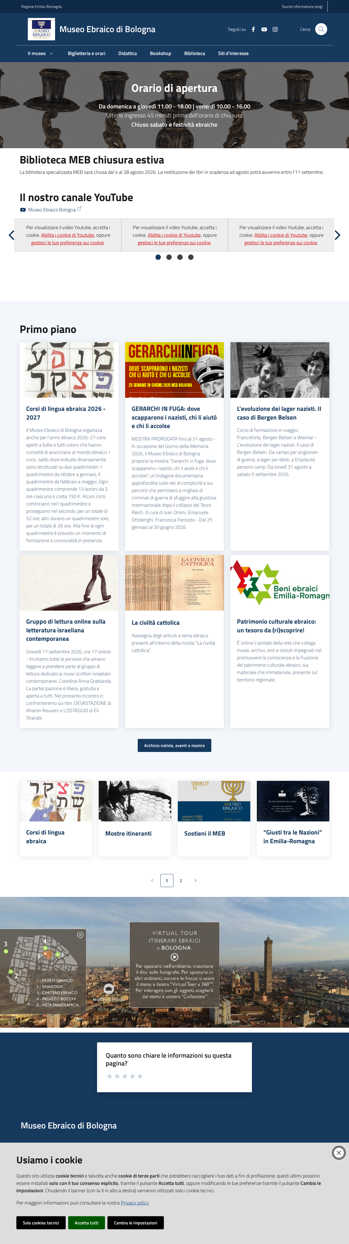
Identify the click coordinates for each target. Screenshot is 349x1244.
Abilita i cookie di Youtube (67, 235)
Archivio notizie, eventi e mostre (174, 745)
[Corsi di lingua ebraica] (56, 801)
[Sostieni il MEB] (214, 801)
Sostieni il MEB (204, 833)
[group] (68, 235)
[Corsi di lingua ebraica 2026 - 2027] (69, 370)
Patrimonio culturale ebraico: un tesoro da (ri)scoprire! (276, 625)
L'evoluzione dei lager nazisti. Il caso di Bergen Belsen (279, 412)
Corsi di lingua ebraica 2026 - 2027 (66, 412)
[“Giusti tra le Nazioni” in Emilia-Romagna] (293, 801)
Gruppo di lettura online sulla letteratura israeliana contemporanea (66, 630)
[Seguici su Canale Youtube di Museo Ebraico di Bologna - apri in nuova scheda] (262, 29)
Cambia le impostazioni (135, 1222)
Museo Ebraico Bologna (52, 209)
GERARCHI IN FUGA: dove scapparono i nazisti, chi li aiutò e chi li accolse (174, 417)
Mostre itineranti (128, 833)
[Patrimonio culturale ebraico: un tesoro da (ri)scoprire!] (279, 583)
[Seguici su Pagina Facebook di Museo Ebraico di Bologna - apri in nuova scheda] (251, 29)
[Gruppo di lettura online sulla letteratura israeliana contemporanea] (69, 583)
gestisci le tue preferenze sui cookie (67, 242)
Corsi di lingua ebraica (45, 836)
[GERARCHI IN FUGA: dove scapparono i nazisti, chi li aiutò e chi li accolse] (174, 370)
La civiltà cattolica (156, 622)
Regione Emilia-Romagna (41, 6)
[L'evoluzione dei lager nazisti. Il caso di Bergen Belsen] (279, 370)
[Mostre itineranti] (135, 801)
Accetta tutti (86, 1222)
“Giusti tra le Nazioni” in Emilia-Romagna (292, 836)
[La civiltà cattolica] (174, 583)
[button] (321, 29)
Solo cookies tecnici (41, 1222)
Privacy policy (135, 1202)
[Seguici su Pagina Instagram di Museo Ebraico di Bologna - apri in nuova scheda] (272, 29)
